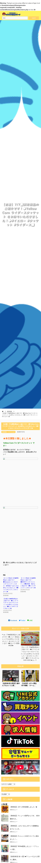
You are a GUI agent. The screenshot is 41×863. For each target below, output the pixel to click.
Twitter (22, 620)
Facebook (13, 620)
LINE (31, 620)
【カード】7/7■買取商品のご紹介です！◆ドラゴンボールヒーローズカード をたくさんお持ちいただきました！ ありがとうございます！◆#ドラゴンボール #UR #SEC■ (30, 653)
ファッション (11, 432)
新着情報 (4, 432)
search (34, 18)
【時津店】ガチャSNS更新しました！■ (23, 807)
